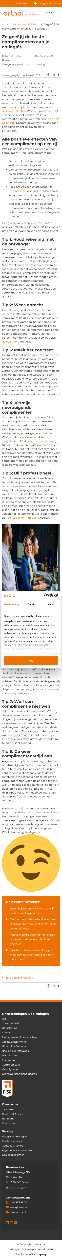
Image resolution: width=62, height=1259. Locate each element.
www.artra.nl (18, 1212)
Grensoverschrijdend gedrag (19, 1073)
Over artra (8, 1109)
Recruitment (10, 1055)
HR (4, 1018)
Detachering (9, 1027)
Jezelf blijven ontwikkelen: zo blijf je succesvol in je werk (32, 911)
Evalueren (22, 3)
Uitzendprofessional (14, 1046)
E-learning (8, 1060)
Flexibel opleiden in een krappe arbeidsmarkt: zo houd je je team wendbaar (31, 955)
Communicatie (11, 1064)
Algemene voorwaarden (17, 1150)
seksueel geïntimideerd (24, 517)
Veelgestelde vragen (14, 1136)
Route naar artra (16, 1188)
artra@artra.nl (18, 1207)
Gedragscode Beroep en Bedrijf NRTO (31, 1249)
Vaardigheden (10, 1069)
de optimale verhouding (40, 441)
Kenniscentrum (11, 1123)
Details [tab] (32, 604)
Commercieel (10, 1023)
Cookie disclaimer (13, 1154)
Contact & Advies (12, 1114)
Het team (8, 1118)
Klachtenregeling (12, 1141)
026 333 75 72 (18, 1202)
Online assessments (14, 1041)
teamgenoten (17, 190)
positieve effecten (14, 111)
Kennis (6, 1032)
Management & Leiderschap (19, 1037)
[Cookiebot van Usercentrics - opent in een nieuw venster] (44, 595)
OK (31, 660)
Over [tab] (51, 604)
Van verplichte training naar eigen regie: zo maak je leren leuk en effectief (32, 939)
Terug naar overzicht (19, 977)
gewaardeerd (11, 341)
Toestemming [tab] (12, 604)
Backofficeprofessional (16, 1050)
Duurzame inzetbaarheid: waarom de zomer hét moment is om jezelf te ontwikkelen (33, 924)
